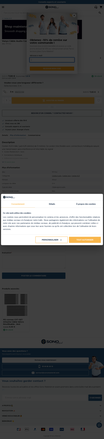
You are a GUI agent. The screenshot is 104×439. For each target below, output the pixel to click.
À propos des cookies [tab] (86, 204)
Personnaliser (50, 240)
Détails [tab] (52, 204)
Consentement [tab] (17, 204)
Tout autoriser (84, 240)
